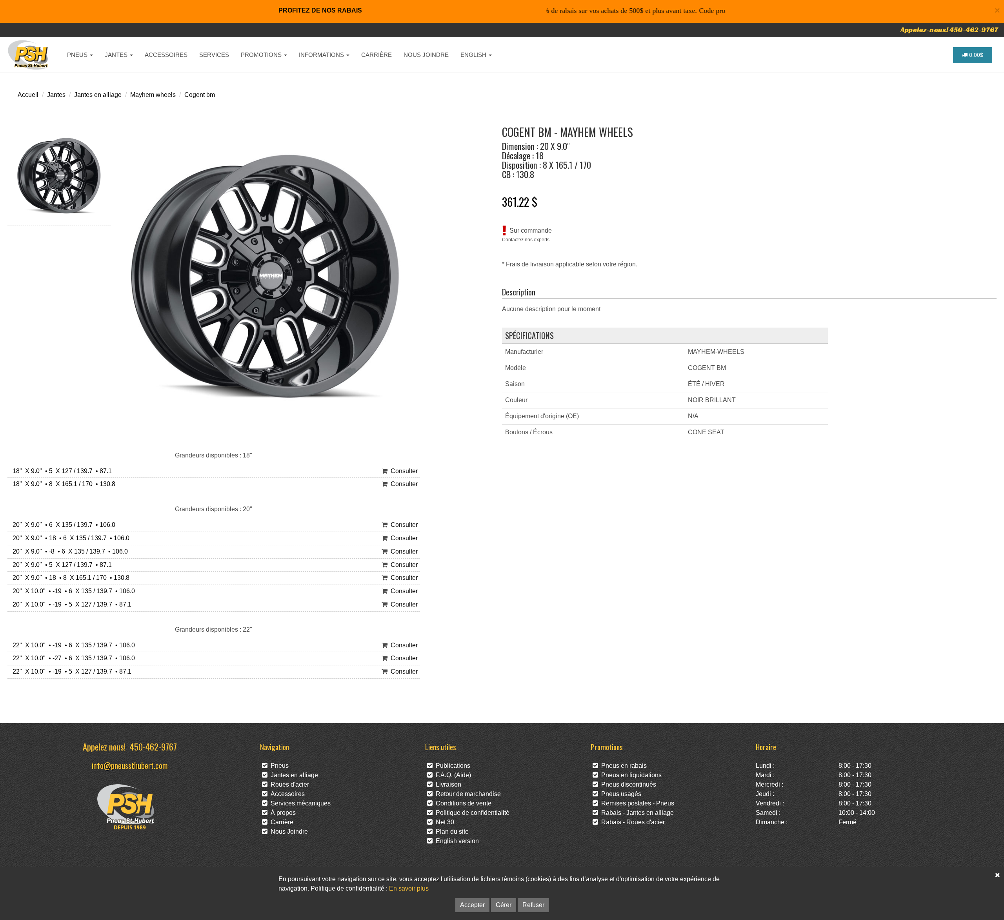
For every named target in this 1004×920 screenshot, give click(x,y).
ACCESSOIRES (166, 54)
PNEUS (78, 54)
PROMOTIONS (262, 54)
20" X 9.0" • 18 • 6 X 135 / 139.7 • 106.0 (69, 538)
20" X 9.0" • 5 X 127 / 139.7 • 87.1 (60, 564)
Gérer (503, 905)
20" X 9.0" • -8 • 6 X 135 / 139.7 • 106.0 (68, 551)
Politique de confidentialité (471, 812)
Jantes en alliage (98, 94)
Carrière (280, 822)
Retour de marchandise (467, 794)
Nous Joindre (287, 831)
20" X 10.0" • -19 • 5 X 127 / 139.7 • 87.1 (70, 604)
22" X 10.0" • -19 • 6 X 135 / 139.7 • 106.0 (72, 645)
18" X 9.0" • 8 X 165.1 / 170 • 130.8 (62, 484)
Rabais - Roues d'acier (631, 822)
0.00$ (975, 55)
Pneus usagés (619, 794)
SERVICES (214, 54)
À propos (281, 812)
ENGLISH (474, 54)
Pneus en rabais (622, 765)
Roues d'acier (288, 784)
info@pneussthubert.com (130, 765)
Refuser (533, 905)
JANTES (117, 54)
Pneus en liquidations (630, 775)
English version (456, 841)
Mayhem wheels (153, 94)
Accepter (472, 905)
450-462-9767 (153, 746)
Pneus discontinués (627, 784)
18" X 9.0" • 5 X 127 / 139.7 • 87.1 (60, 471)
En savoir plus (409, 888)
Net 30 (443, 822)
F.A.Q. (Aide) (452, 775)
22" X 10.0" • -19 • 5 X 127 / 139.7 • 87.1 (70, 671)
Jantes (56, 94)
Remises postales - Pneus (636, 803)
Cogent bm (199, 94)
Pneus (278, 765)
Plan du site (451, 831)
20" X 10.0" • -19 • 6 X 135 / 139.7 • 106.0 (72, 591)
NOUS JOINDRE (426, 54)
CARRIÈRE (376, 54)
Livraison (447, 784)
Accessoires (286, 794)
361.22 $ (519, 201)
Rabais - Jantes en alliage (636, 812)
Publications (451, 765)
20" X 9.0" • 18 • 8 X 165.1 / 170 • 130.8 (69, 577)
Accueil (28, 94)
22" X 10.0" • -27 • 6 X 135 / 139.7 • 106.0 (72, 658)
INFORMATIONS (322, 54)
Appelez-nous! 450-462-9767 (949, 29)
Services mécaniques (299, 803)
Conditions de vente (462, 803)
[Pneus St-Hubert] (29, 55)
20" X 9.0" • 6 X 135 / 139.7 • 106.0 (62, 524)
